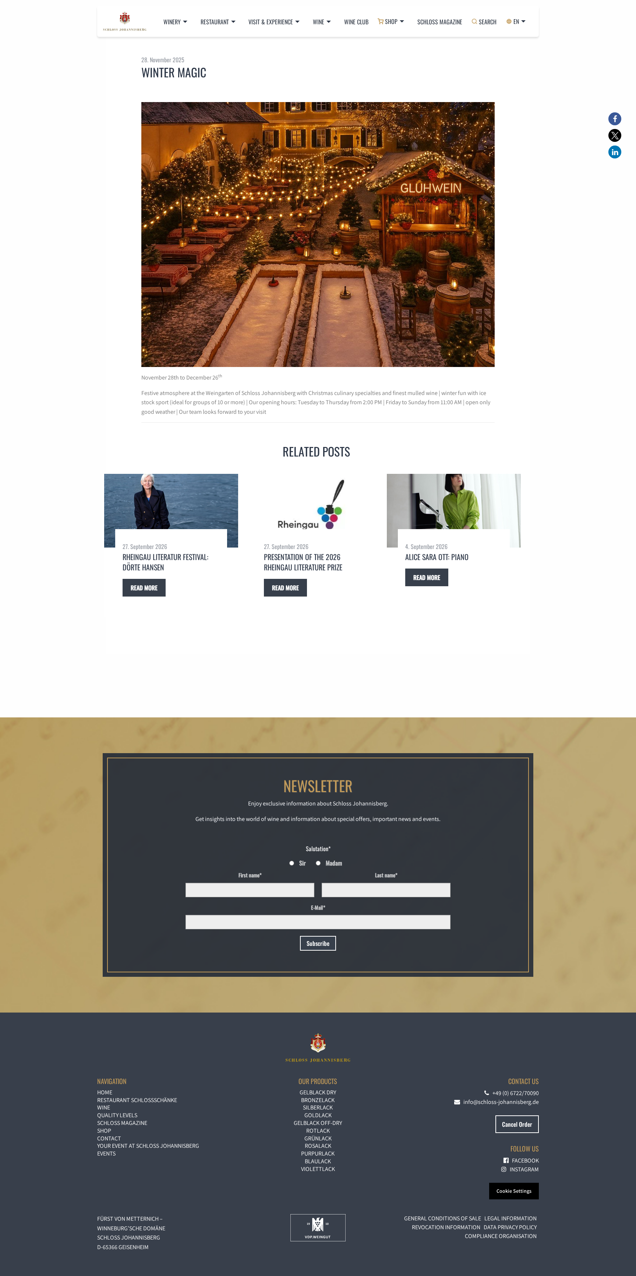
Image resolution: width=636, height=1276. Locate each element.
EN (516, 21)
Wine (318, 22)
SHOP (391, 21)
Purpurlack (318, 1153)
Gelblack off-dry (318, 1122)
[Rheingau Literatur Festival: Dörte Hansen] (171, 511)
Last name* (386, 875)
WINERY (172, 22)
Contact (109, 1138)
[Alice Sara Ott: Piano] (454, 511)
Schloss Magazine (439, 22)
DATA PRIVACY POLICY (510, 1227)
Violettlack (318, 1168)
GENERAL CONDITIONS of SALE (442, 1218)
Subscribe (318, 943)
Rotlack (318, 1130)
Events (106, 1153)
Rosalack (318, 1145)
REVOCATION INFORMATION (446, 1227)
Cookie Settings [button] (514, 1191)
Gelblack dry (318, 1092)
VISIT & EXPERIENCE (270, 22)
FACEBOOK (524, 1160)
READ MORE (144, 587)
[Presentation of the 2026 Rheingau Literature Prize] (312, 511)
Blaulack (318, 1161)
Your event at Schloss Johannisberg (148, 1145)
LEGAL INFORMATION (510, 1218)
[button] (614, 118)
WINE (103, 1107)
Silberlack (318, 1107)
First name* (250, 875)
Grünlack (318, 1138)
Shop (104, 1130)
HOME (104, 1092)
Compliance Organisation (501, 1236)
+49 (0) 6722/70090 (514, 1093)
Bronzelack (318, 1100)
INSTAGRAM (522, 1169)
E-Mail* (318, 907)
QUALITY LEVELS (117, 1115)
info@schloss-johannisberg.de (499, 1102)
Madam (334, 863)
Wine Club (356, 22)
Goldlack (318, 1115)
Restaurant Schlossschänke (137, 1100)
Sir (302, 863)
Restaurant (215, 22)
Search (488, 21)
